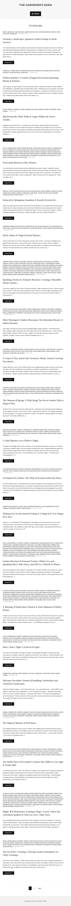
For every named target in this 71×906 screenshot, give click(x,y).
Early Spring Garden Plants (45, 387)
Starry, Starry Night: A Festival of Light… (22, 647)
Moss (27, 150)
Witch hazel (36, 312)
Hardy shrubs (21, 150)
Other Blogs (50, 594)
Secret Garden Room (26, 109)
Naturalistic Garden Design (47, 150)
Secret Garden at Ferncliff (11, 109)
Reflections (6, 228)
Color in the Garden (19, 261)
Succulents (21, 353)
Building (20, 841)
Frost (43, 263)
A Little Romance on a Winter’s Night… (21, 440)
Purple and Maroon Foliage (39, 596)
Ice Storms (38, 544)
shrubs (46, 109)
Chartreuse (6, 349)
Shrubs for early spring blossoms (29, 153)
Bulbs (31, 148)
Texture (28, 433)
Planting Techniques (15, 267)
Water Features (43, 193)
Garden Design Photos (31, 31)
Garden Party (19, 842)
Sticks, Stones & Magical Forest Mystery (21, 235)
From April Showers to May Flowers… (20, 162)
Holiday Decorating (40, 638)
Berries (57, 793)
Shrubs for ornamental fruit (25, 268)
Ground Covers (29, 349)
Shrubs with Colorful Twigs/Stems (14, 754)
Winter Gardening (18, 274)
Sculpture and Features (49, 267)
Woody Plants (22, 157)
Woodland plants (12, 157)
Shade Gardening (8, 391)
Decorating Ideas (38, 261)
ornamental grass (39, 311)
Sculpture (38, 267)
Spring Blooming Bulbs (54, 153)
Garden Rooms (48, 70)
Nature (37, 226)
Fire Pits (11, 263)
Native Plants (34, 150)
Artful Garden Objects (10, 148)
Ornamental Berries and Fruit (26, 800)
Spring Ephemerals (9, 155)
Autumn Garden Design (33, 309)
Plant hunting (40, 800)
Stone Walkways (15, 72)
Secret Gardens (39, 109)
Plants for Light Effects (42, 751)
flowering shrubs (12, 389)
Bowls (20, 636)
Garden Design (19, 31)
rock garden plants (39, 351)
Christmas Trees (17, 673)
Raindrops (26, 151)
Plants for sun (15, 351)
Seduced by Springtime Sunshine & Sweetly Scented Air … (30, 200)
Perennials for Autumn (23, 550)
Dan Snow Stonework (10, 387)
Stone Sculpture (16, 228)
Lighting (9, 431)
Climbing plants (8, 261)
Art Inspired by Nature (10, 469)
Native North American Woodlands (21, 311)
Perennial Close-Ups (9, 550)
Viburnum (33, 272)
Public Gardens (13, 470)
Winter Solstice (29, 274)
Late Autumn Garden (40, 592)
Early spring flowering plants (26, 387)
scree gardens (50, 351)
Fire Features (34, 841)
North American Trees (15, 548)
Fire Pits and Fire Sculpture (23, 263)
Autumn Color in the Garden (17, 309)
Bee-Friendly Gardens (27, 793)
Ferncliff (49, 148)
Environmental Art (38, 469)
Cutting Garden (55, 795)
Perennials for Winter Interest (41, 550)
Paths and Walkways (33, 191)
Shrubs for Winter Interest (43, 268)
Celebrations (7, 506)
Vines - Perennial (40, 554)
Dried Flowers (30, 749)
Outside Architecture (19, 191)
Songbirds (43, 153)
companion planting (39, 148)
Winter (40, 228)
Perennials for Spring (16, 151)
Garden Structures (28, 265)
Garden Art (10, 31)
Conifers (29, 261)
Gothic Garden (7, 844)
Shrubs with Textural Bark (25, 270)
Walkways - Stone (41, 272)
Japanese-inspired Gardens (47, 31)
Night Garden (16, 431)
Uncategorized (51, 155)
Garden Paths (39, 70)
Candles (5, 712)
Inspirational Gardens (49, 544)
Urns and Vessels (56, 844)
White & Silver (52, 272)
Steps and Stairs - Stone (41, 270)
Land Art (5, 470)
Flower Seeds (37, 263)
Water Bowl (33, 193)
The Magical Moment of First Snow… (20, 723)
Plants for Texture (28, 267)
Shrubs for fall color (15, 752)
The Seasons (42, 155)
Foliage (44, 749)
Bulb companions (23, 148)
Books (5, 31)
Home (11, 191)
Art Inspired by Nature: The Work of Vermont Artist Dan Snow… (33, 478)
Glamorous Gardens (53, 429)
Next (39, 888)
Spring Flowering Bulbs (22, 155)
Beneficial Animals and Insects (44, 793)
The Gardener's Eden (35, 4)
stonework (13, 33)
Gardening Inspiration (10, 226)
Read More (8, 62)
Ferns (4, 389)
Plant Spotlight (51, 349)
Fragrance (50, 309)
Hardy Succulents (39, 349)
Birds (15, 795)
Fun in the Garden (14, 638)
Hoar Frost (30, 544)
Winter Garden (47, 228)
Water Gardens (53, 193)
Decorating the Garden (51, 261)
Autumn (5, 309)
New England (44, 226)
